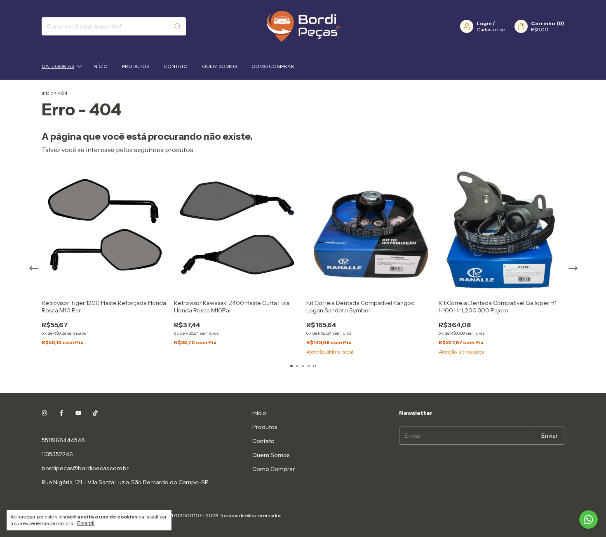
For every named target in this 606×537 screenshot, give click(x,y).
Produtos (135, 66)
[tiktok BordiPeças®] (95, 413)
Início (100, 66)
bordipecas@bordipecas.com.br (85, 468)
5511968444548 (63, 440)
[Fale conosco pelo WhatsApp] (588, 519)
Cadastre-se (491, 29)
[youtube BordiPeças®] (78, 413)
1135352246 (57, 454)
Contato (176, 66)
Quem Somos (219, 66)
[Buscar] (177, 26)
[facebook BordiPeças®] (61, 413)
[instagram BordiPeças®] (44, 413)
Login (484, 23)
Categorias (58, 66)
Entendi (85, 523)
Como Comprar (272, 66)
